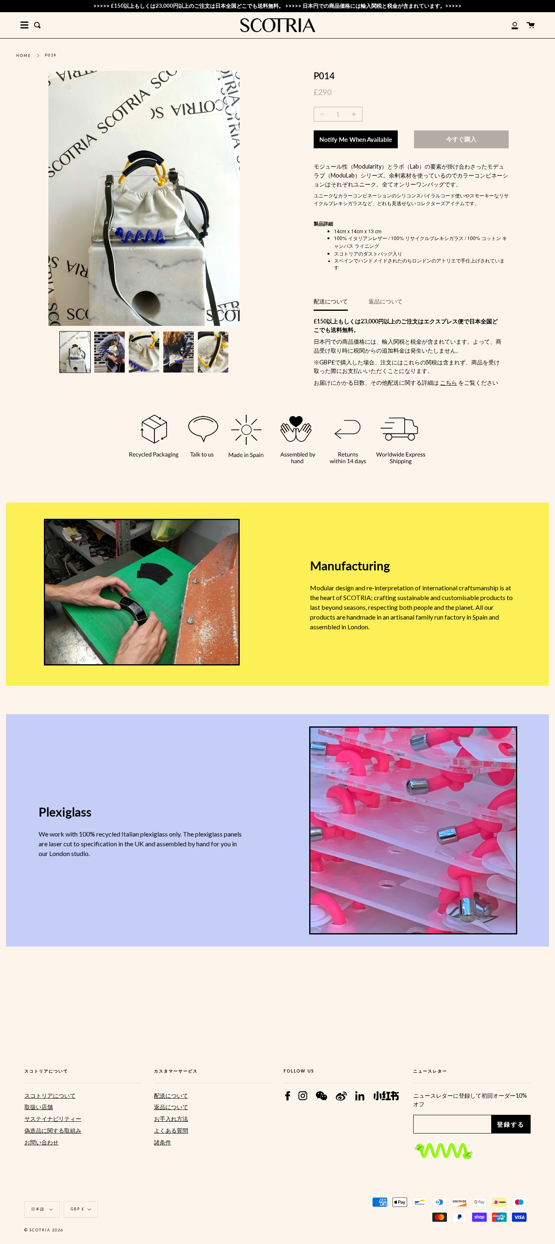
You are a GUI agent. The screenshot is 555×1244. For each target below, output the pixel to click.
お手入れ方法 (171, 1118)
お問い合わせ (41, 1142)
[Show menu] (24, 25)
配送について (331, 301)
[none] (75, 352)
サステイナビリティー (52, 1118)
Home (23, 55)
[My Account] (510, 25)
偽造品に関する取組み (52, 1130)
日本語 (38, 1209)
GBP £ (78, 1209)
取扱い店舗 (38, 1106)
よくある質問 (171, 1130)
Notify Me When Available (355, 139)
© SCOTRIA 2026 (43, 1230)
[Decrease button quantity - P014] (323, 114)
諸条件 (162, 1142)
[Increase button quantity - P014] (352, 114)
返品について (386, 301)
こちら (448, 382)
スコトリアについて (50, 1095)
